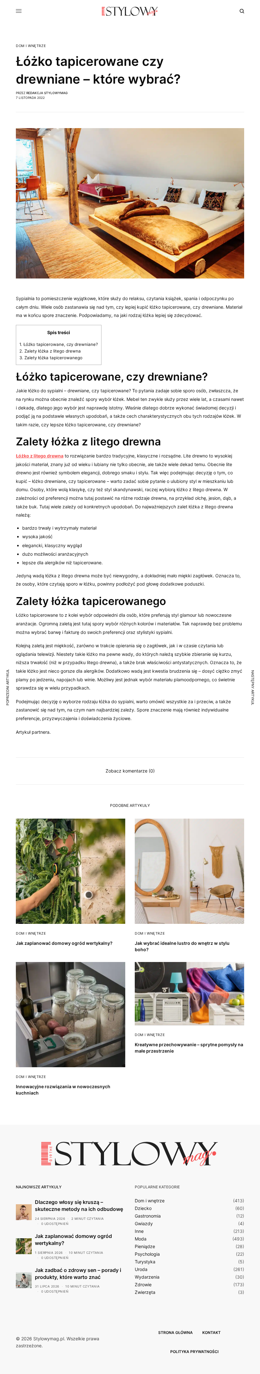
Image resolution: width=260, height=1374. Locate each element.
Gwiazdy (144, 1223)
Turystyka (145, 1262)
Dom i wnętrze (31, 46)
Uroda (141, 1269)
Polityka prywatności (194, 1351)
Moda (140, 1239)
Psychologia (147, 1254)
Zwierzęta (145, 1292)
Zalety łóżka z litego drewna (50, 351)
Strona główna (175, 1332)
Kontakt (211, 1332)
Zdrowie (143, 1284)
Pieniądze (145, 1246)
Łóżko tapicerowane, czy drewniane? (58, 344)
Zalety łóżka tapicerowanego (50, 357)
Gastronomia (148, 1216)
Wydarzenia (147, 1277)
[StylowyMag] (130, 11)
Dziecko (143, 1208)
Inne (139, 1231)
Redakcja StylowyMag (47, 93)
